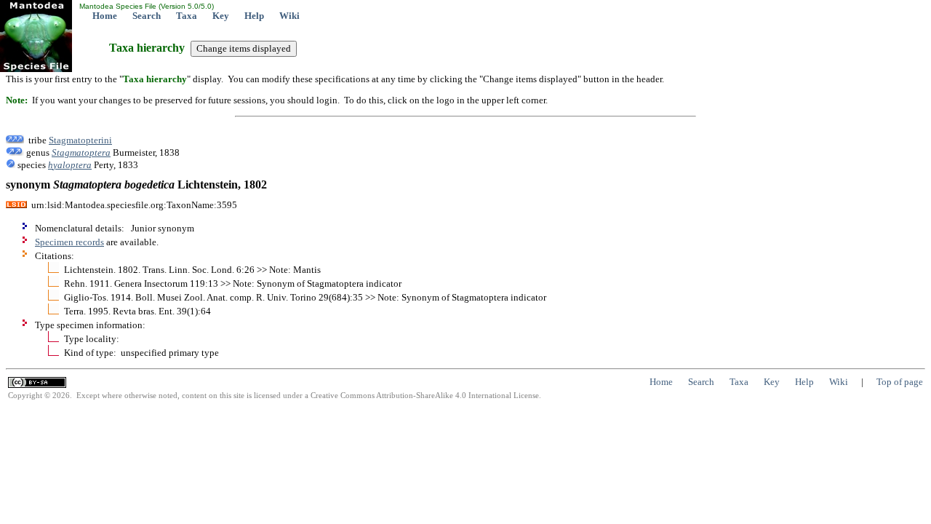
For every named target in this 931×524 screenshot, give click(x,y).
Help (254, 15)
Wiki (289, 15)
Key (220, 15)
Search (146, 15)
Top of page (899, 381)
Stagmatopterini (80, 140)
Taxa (186, 15)
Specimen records (69, 242)
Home (104, 15)
